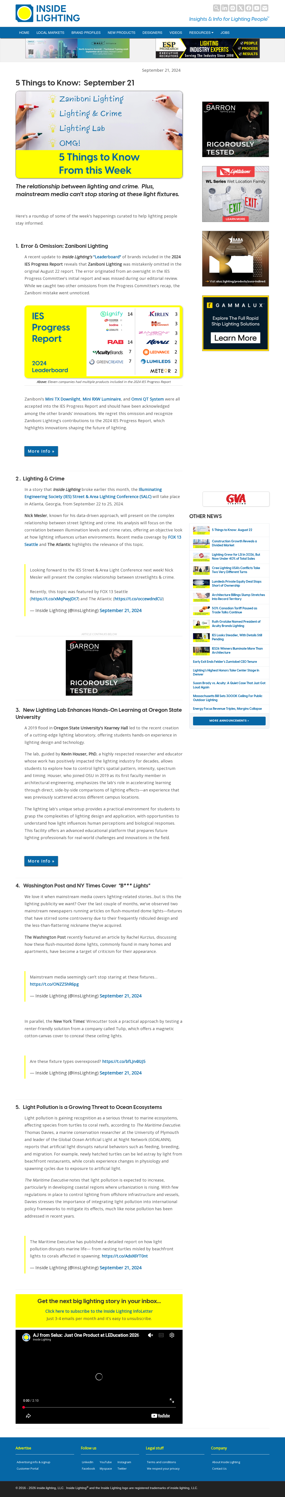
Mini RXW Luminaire (102, 399)
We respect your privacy (163, 1468)
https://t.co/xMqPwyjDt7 (54, 598)
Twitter (122, 1468)
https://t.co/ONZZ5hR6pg (54, 984)
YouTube (106, 1462)
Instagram (124, 1462)
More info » (41, 451)
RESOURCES (200, 32)
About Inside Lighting (226, 1462)
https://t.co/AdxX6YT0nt (125, 1256)
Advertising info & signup (33, 1462)
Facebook (88, 1468)
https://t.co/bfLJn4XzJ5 (123, 1061)
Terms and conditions (161, 1462)
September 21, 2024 (120, 610)
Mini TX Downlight (62, 399)
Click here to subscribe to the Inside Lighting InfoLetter (99, 1311)
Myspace (106, 1468)
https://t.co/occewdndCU (138, 598)
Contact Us (219, 1468)
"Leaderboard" (91, 256)
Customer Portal (28, 1468)
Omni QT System (147, 399)
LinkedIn (87, 1462)
